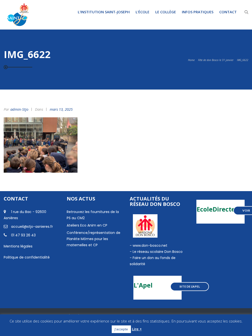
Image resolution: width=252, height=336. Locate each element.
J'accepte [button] (121, 329)
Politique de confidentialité (27, 257)
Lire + (137, 328)
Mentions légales (18, 246)
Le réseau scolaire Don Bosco (157, 251)
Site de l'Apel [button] (189, 286)
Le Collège (165, 11)
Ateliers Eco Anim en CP (87, 225)
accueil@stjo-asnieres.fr (32, 226)
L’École (142, 11)
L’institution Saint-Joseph (104, 11)
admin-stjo (19, 109)
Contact (228, 11)
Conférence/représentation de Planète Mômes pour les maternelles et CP (93, 238)
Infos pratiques (197, 11)
